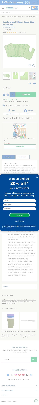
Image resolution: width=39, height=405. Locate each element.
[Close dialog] (37, 176)
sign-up (19, 215)
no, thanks (19, 221)
